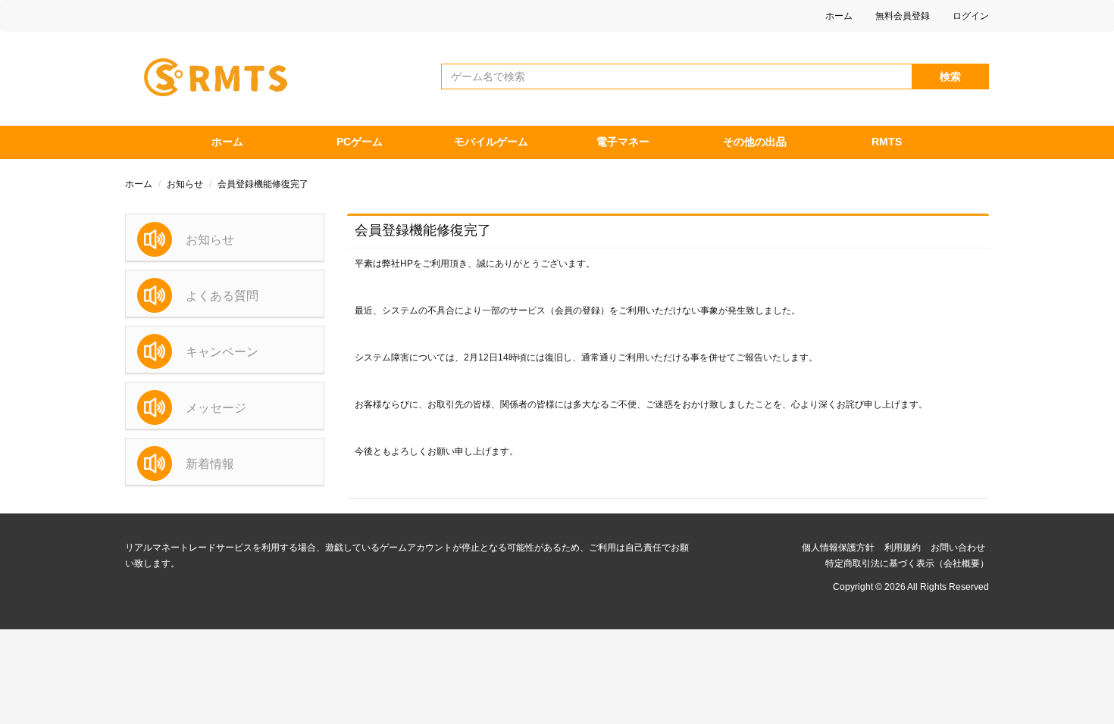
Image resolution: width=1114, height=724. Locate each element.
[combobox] (676, 76)
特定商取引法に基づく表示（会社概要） (907, 563)
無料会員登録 (902, 16)
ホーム (839, 16)
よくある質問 (222, 295)
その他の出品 (755, 142)
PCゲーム (359, 142)
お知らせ (185, 184)
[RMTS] (222, 73)
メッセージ (216, 407)
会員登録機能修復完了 (262, 184)
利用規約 (902, 547)
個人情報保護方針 (838, 547)
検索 (950, 76)
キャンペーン (222, 351)
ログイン (971, 16)
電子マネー (622, 142)
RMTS (886, 142)
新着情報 (210, 463)
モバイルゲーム (491, 142)
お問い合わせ (958, 547)
